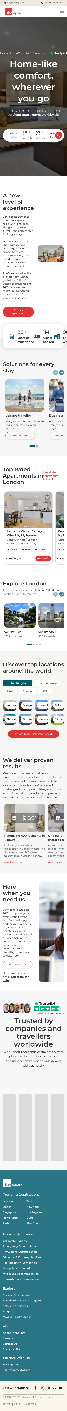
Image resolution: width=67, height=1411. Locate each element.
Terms (7, 1403)
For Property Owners (16, 1369)
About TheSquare (14, 1332)
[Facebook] (36, 1388)
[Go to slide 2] (37, 446)
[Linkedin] (54, 1388)
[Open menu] (62, 11)
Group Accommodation (18, 1268)
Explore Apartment (18, 312)
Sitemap (31, 1403)
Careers (8, 1338)
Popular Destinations (16, 1295)
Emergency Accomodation (20, 1246)
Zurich (30, 1201)
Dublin (7, 1206)
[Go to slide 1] (32, 446)
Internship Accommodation (21, 1279)
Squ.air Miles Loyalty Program (22, 1300)
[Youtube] (60, 1388)
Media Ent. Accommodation (21, 1273)
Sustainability (11, 1349)
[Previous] (55, 372)
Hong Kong (10, 1217)
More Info (43, 558)
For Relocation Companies (20, 1262)
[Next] (61, 372)
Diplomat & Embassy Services (22, 1257)
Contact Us (10, 1343)
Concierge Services (15, 1306)
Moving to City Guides (17, 1317)
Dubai (30, 1217)
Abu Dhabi (33, 1223)
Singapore (9, 1212)
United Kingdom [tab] (17, 683)
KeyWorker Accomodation (20, 1251)
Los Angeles (34, 1212)
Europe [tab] (27, 691)
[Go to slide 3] (37, 644)
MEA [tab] (44, 691)
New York (32, 1206)
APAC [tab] (10, 691)
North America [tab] (47, 683)
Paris (6, 1223)
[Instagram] (48, 1388)
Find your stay (17, 964)
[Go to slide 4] (40, 644)
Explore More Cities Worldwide (34, 734)
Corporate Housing (15, 1240)
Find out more (20, 435)
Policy (18, 1403)
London (8, 1201)
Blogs (6, 1311)
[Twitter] (42, 1388)
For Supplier (11, 1364)
